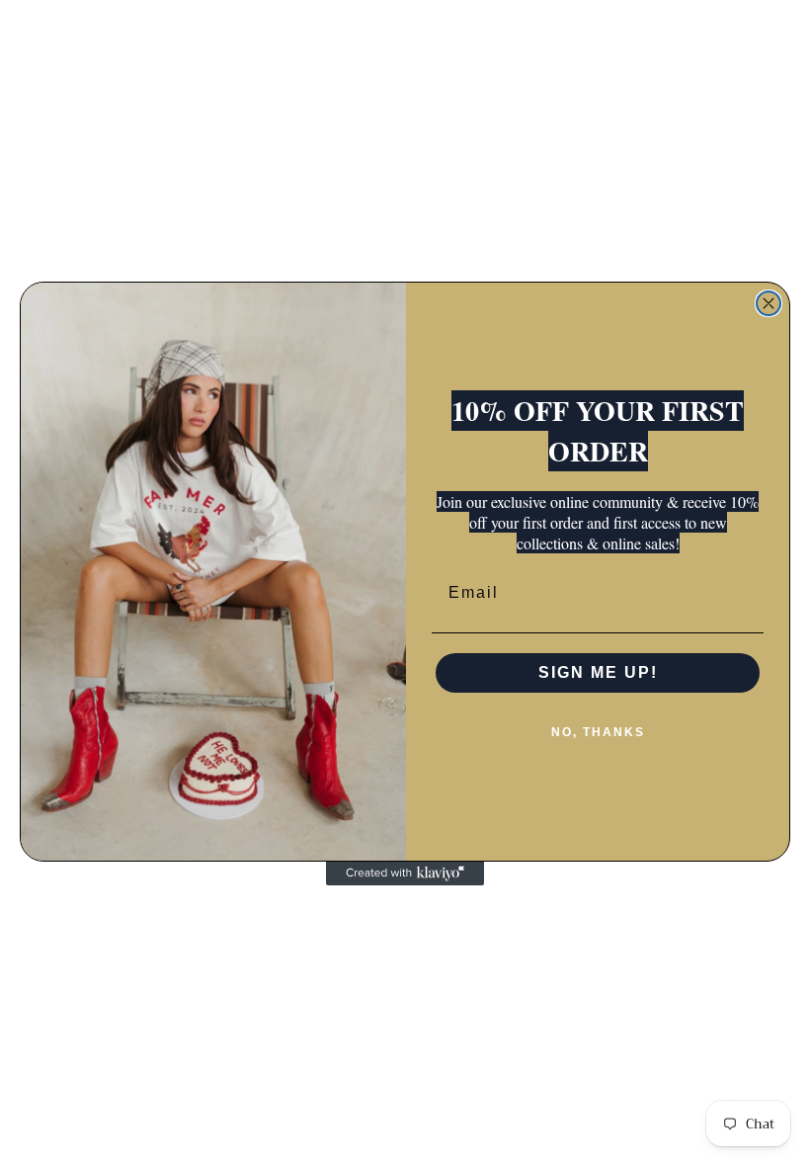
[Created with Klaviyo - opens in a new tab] (405, 873)
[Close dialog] (768, 303)
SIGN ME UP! (598, 672)
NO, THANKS (598, 732)
